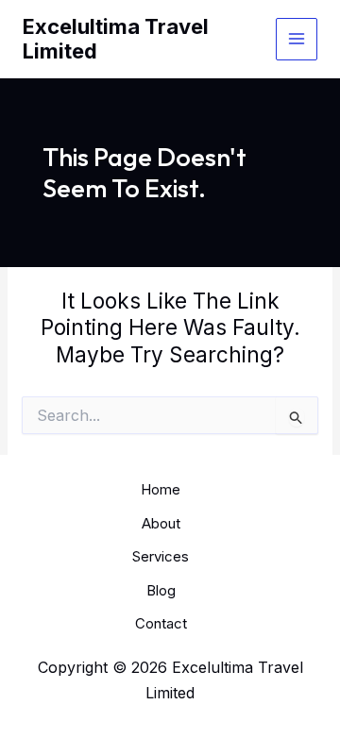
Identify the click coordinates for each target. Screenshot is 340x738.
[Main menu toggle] (297, 39)
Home (160, 489)
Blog (161, 590)
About (161, 523)
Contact (161, 623)
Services (160, 556)
